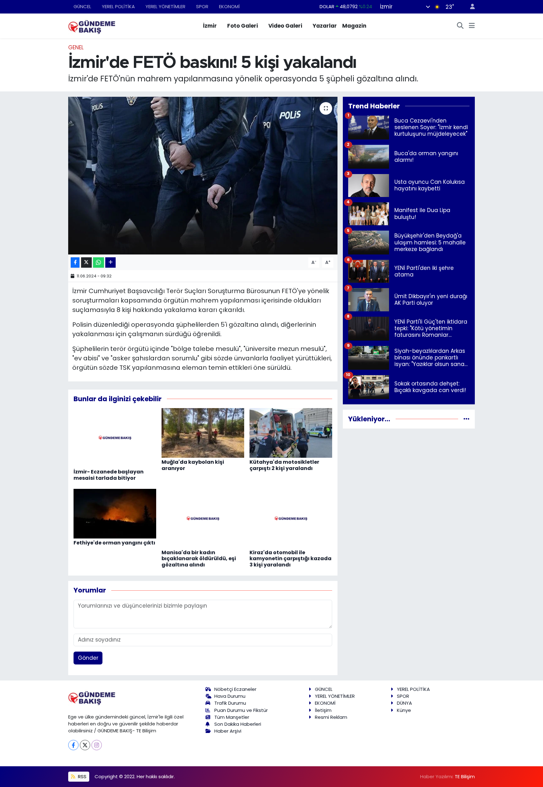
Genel (76, 47)
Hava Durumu (229, 696)
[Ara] (460, 26)
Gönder (88, 658)
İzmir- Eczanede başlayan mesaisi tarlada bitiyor (109, 474)
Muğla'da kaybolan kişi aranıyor (193, 465)
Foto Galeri (242, 26)
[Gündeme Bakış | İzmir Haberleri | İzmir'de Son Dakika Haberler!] (91, 25)
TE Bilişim (465, 776)
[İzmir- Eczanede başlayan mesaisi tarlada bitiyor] (115, 437)
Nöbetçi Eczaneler (235, 689)
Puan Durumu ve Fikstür (241, 710)
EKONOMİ (229, 6)
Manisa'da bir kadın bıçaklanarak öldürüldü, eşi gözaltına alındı (199, 558)
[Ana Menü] (472, 26)
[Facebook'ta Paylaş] (75, 262)
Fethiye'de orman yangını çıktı (114, 542)
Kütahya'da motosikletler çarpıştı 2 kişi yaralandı (284, 465)
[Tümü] (466, 419)
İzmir (210, 26)
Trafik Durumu (230, 703)
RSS (81, 776)
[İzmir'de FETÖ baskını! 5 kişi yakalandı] (202, 175)
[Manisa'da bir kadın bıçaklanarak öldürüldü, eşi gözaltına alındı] (203, 518)
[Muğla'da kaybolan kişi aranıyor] (203, 432)
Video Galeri (285, 26)
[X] (85, 745)
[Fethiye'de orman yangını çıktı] (115, 513)
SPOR (202, 6)
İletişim (323, 710)
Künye (404, 710)
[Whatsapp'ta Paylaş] (98, 262)
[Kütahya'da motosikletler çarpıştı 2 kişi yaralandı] (291, 432)
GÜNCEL (82, 6)
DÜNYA (404, 703)
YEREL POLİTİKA (118, 6)
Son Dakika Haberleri (237, 724)
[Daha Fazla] (110, 262)
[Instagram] (96, 745)
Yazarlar (325, 26)
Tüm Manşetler (231, 717)
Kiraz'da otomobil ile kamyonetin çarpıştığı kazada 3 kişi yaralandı (291, 558)
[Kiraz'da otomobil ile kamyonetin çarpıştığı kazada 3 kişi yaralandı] (291, 518)
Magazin (354, 26)
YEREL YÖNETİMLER (165, 6)
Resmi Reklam (331, 717)
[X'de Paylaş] (86, 262)
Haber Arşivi (227, 731)
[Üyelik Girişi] (470, 7)
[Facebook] (73, 745)
